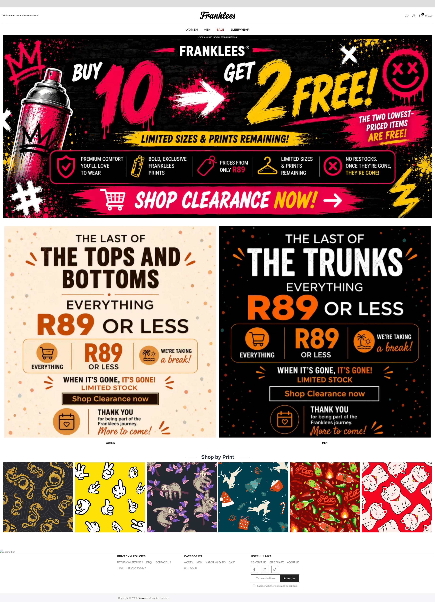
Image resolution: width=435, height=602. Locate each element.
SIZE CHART (277, 562)
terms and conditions (285, 585)
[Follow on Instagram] (264, 569)
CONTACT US (163, 562)
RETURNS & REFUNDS (130, 562)
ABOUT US (293, 562)
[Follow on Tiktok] (274, 569)
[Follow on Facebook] (254, 569)
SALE (220, 29)
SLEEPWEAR (239, 29)
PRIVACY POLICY (136, 567)
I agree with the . (277, 585)
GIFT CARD (190, 567)
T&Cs (120, 567)
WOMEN (192, 29)
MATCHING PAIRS (215, 562)
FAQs (149, 562)
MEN (207, 29)
